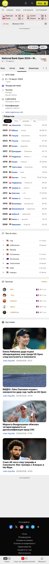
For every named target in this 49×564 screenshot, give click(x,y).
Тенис (7, 561)
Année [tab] (7, 121)
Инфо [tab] (21, 68)
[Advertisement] (24, 36)
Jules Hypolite (9, 360)
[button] (32, 3)
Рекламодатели (24, 537)
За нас (24, 534)
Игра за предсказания (24, 561)
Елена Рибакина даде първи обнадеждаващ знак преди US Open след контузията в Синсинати (23, 354)
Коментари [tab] (34, 68)
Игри (18, 10)
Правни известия (24, 547)
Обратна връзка (24, 553)
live (5, 24)
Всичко (18, 24)
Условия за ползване (24, 540)
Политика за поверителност (24, 543)
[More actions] (46, 68)
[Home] (3, 10)
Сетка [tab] (12, 68)
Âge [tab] (34, 121)
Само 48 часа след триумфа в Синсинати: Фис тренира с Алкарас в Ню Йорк (23, 465)
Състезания (41, 10)
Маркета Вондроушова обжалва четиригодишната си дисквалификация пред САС (21, 427)
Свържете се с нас (24, 550)
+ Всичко (44, 282)
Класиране (28, 10)
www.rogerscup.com (14, 112)
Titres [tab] (16, 121)
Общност (42, 561)
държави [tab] (25, 121)
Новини (10, 10)
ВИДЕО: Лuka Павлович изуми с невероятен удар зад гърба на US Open (24, 390)
